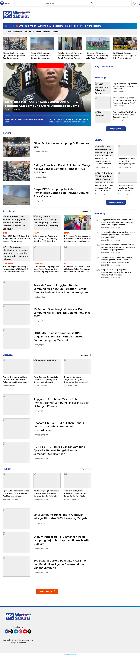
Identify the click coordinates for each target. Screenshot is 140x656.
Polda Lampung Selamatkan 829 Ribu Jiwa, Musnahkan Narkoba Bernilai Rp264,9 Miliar (46, 494)
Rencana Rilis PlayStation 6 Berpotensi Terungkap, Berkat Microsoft (124, 114)
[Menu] (2, 3)
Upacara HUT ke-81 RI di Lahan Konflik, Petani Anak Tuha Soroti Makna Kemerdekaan (58, 426)
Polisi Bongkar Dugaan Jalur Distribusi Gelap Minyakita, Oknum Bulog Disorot (46, 379)
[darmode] (135, 3)
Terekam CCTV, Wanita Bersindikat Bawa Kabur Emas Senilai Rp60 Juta (75, 493)
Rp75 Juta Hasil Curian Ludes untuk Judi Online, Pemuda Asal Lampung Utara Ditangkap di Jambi (42, 104)
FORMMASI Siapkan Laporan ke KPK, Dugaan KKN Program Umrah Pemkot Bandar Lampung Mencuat (124, 58)
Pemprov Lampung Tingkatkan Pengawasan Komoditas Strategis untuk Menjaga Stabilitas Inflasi (76, 381)
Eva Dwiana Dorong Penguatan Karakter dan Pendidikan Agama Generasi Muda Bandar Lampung (59, 564)
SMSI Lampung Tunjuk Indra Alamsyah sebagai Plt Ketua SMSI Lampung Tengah (60, 516)
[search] (93, 3)
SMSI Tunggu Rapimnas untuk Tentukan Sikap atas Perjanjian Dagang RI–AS (125, 100)
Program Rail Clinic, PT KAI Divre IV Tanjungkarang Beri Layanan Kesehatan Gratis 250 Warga (126, 164)
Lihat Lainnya (46, 591)
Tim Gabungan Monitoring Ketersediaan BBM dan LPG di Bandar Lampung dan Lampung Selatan (15, 270)
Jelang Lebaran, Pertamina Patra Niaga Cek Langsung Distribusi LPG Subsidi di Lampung (45, 240)
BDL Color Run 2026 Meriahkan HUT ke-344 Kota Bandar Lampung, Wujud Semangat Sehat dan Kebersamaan (104, 191)
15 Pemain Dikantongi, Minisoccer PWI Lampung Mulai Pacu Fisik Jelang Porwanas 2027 (97, 57)
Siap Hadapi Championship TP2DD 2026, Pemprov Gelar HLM (125, 86)
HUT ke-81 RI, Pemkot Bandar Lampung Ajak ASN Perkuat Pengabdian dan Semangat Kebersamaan (59, 450)
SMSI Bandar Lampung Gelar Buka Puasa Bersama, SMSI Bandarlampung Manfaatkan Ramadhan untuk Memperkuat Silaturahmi (46, 271)
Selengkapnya (84, 211)
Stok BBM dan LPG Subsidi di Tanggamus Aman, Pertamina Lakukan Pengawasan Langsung (16, 240)
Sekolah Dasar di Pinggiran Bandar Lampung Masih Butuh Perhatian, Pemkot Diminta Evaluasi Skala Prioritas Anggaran (70, 58)
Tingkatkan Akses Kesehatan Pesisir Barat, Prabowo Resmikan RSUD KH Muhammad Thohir (126, 190)
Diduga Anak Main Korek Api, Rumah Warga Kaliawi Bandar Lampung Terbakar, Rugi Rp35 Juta (14, 57)
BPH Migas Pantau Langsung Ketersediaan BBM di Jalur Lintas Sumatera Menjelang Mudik (77, 240)
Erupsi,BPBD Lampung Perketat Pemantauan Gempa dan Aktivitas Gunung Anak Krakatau (40, 57)
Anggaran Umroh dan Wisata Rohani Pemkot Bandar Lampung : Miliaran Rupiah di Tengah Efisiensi (61, 403)
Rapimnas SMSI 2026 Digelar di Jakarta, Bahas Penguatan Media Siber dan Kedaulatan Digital (77, 270)
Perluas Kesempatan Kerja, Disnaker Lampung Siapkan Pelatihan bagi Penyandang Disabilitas (15, 381)
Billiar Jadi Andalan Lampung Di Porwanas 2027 (24, 120)
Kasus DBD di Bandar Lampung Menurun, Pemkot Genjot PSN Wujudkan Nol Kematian (103, 165)
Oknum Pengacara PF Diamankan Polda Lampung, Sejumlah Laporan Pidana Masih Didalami (61, 540)
